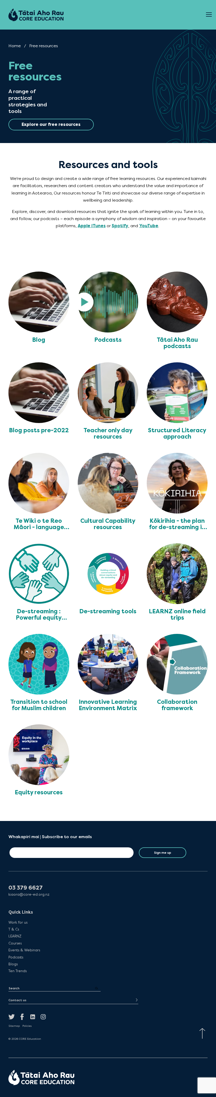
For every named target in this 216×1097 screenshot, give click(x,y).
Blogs (13, 964)
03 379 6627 (25, 888)
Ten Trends (17, 971)
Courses (15, 943)
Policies (27, 1026)
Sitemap (14, 1026)
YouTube (148, 225)
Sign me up (162, 852)
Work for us (17, 922)
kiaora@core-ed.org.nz (29, 894)
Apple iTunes (92, 225)
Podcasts (15, 957)
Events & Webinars (24, 950)
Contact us (17, 1000)
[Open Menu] (209, 14)
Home (14, 45)
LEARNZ (14, 936)
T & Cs (13, 929)
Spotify (120, 225)
